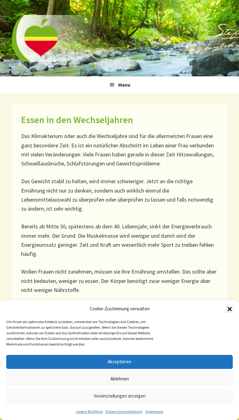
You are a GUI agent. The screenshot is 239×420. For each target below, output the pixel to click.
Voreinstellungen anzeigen (120, 396)
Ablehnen (119, 379)
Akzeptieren (119, 362)
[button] (230, 309)
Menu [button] (124, 85)
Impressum (154, 411)
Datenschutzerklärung (124, 411)
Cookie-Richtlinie (89, 411)
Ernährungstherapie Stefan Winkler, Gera (58, 38)
